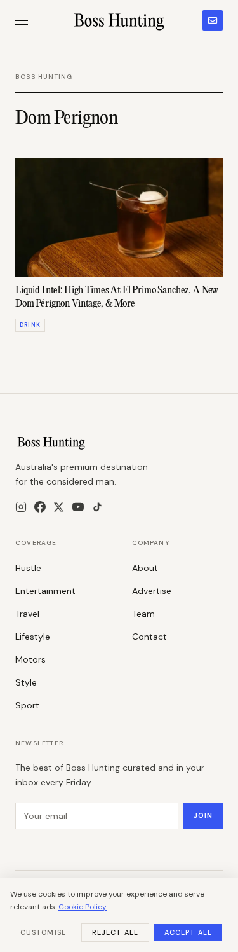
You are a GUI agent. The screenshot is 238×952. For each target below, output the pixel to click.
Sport (27, 705)
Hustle (28, 568)
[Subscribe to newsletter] (212, 20)
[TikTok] (97, 507)
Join (203, 815)
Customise (43, 932)
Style (26, 682)
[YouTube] (78, 507)
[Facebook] (40, 507)
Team (143, 613)
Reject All (115, 932)
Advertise (151, 591)
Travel (27, 613)
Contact (149, 636)
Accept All (188, 932)
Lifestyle (32, 636)
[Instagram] (21, 507)
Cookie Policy (82, 907)
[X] (58, 507)
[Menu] (21, 21)
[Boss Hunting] (119, 20)
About (145, 568)
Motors (30, 659)
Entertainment (45, 591)
